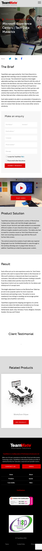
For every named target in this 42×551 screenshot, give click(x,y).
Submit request (15, 165)
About (31, 474)
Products (11, 478)
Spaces (31, 478)
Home (11, 474)
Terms (7, 544)
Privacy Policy (35, 544)
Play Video (21, 198)
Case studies (11, 482)
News (31, 482)
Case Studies (4, 14)
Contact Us (10, 466)
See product (21, 422)
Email (31, 466)
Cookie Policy (21, 544)
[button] (39, 2)
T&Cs (22, 156)
